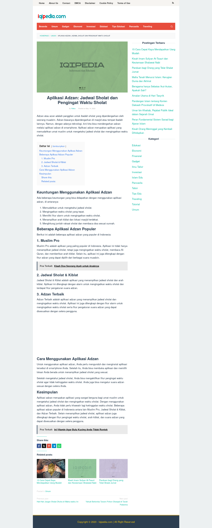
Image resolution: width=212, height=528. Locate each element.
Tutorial (136, 204)
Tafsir (135, 188)
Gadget (136, 161)
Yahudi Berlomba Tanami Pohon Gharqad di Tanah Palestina (107, 501)
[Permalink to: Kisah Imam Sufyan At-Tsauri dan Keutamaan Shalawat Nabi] (82, 468)
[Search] (171, 26)
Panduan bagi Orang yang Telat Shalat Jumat (111, 481)
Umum (48, 491)
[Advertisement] (82, 335)
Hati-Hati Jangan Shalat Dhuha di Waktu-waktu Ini (57, 500)
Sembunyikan (58, 146)
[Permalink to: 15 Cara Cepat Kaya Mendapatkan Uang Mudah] (51, 468)
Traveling (137, 199)
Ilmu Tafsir (137, 166)
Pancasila (137, 182)
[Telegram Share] (54, 446)
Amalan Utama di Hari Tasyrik (148, 95)
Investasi (137, 172)
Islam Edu (137, 177)
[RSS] (173, 3)
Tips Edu (136, 193)
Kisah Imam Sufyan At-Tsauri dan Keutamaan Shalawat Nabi (82, 481)
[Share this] (39, 446)
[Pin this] (49, 446)
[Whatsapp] (59, 446)
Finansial (137, 156)
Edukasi (136, 145)
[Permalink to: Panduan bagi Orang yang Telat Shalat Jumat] (113, 468)
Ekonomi (136, 150)
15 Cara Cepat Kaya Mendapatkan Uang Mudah (49, 481)
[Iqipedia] (52, 15)
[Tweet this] (44, 446)
